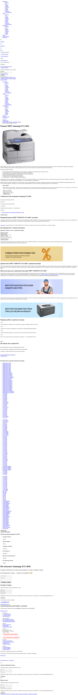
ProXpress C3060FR (7, 467)
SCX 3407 (5, 458)
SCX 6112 (5, 408)
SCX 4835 (5, 425)
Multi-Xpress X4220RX (7, 388)
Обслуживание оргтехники (8, 620)
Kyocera (7, 2)
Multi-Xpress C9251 (7, 367)
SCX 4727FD (5, 433)
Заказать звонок (4, 214)
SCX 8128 (5, 395)
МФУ (4, 13)
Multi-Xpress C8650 (7, 370)
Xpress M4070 (6, 504)
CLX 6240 (5, 476)
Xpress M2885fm (6, 512)
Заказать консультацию (5, 531)
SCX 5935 (5, 409)
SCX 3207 (5, 463)
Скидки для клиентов (7, 640)
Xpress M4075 (6, 502)
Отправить (3, 676)
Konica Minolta (8, 12)
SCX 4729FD (5, 431)
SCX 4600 (5, 444)
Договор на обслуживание (8, 641)
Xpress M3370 (6, 509)
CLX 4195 (5, 480)
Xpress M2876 (6, 514)
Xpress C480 (5, 528)
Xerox (6, 8)
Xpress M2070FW (6, 525)
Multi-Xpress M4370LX (7, 381)
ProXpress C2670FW (7, 469)
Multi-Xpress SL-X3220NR (8, 392)
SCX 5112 (5, 424)
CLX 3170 (5, 488)
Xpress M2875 (6, 515)
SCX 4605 (5, 443)
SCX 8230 (5, 394)
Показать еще (3, 530)
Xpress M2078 (6, 521)
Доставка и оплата (7, 644)
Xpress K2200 (6, 520)
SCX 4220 (5, 452)
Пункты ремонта (6, 649)
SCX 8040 (5, 398)
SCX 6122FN (5, 407)
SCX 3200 (5, 465)
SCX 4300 (5, 451)
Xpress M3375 (6, 508)
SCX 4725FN (5, 434)
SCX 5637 (5, 414)
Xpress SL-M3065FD (7, 511)
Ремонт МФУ (5, 625)
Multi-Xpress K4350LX (7, 382)
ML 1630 (5, 492)
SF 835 (4, 494)
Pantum (6, 9)
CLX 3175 (5, 487)
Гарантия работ (6, 642)
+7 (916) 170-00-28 (4, 54)
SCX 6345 (5, 401)
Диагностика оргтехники (8, 619)
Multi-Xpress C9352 (7, 363)
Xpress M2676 (6, 517)
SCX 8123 (5, 396)
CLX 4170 (5, 481)
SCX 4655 (5, 438)
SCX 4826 (5, 428)
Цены (4, 35)
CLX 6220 (5, 477)
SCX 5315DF (5, 420)
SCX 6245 (5, 404)
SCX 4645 (5, 440)
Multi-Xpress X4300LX (7, 384)
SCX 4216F (5, 453)
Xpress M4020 (6, 505)
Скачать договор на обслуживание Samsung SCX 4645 (12, 212)
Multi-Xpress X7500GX (7, 376)
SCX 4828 (5, 427)
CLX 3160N (5, 489)
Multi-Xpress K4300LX (7, 383)
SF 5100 (4, 493)
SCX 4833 (5, 426)
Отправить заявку (6, 582)
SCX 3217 (5, 462)
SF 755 (4, 497)
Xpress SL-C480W (6, 527)
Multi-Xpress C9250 (7, 368)
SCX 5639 (5, 413)
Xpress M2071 (6, 524)
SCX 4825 (5, 429)
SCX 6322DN (6, 402)
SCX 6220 (5, 405)
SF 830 (4, 495)
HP (6, 3)
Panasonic (7, 11)
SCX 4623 (5, 441)
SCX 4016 (5, 457)
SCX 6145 (5, 406)
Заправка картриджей (7, 626)
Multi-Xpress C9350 (7, 364)
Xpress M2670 (6, 519)
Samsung (7, 6)
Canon (6, 4)
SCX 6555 (5, 400)
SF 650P (4, 500)
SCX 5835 (5, 411)
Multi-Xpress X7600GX (7, 374)
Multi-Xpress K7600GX (7, 372)
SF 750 (4, 499)
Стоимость (2, 225)
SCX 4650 (5, 439)
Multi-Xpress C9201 (7, 369)
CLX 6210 (5, 478)
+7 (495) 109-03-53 (4, 56)
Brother (6, 5)
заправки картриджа (54, 274)
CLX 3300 (5, 483)
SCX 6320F (5, 403)
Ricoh (6, 10)
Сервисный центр (6, 647)
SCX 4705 (5, 437)
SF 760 (4, 496)
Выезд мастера (6, 36)
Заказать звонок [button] (3, 79)
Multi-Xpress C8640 (7, 371)
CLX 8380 (5, 471)
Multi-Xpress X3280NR (7, 390)
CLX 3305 (5, 482)
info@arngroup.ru (3, 60)
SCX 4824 (5, 430)
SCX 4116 (5, 455)
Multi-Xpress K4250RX (7, 386)
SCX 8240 (5, 393)
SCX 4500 (5, 449)
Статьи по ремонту (7, 648)
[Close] (1, 662)
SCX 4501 (5, 447)
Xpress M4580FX (6, 501)
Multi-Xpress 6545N (7, 379)
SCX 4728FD (5, 432)
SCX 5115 (5, 422)
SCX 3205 (5, 464)
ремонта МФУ (44, 274)
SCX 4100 (5, 456)
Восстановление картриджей (9, 621)
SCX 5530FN (5, 416)
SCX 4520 (5, 446)
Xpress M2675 (6, 518)
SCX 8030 (5, 399)
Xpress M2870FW (6, 516)
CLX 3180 (5, 485)
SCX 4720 (5, 436)
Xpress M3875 (6, 506)
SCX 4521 (5, 445)
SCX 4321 (5, 450)
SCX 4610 (5, 442)
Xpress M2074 (6, 523)
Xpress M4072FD (6, 503)
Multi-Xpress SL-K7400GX (8, 377)
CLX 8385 (5, 470)
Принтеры (5, 1)
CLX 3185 (5, 484)
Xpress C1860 (5, 526)
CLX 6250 (5, 474)
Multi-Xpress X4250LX (7, 387)
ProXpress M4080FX (7, 466)
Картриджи (5, 25)
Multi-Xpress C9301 (7, 365)
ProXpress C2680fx (7, 468)
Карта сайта (2, 655)
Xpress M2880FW (6, 513)
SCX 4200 (5, 454)
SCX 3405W (5, 459)
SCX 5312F (5, 421)
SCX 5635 (5, 415)
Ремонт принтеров (7, 624)
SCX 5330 (5, 419)
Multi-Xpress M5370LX (7, 380)
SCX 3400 (5, 461)
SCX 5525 (5, 417)
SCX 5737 (5, 412)
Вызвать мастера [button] (3, 610)
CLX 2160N (5, 490)
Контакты (5, 37)
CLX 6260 (5, 473)
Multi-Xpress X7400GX (7, 378)
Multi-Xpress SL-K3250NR (8, 391)
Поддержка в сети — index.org (7, 660)
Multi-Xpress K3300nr (7, 389)
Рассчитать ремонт (4, 239)
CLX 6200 (5, 479)
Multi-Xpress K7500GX (7, 375)
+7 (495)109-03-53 (4, 602)
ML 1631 (5, 491)
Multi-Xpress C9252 (7, 366)
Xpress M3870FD (6, 507)
